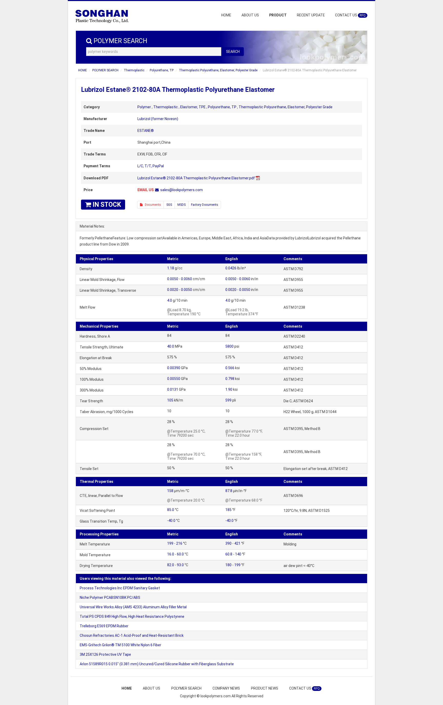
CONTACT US (350, 15)
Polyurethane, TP (162, 70)
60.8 (228, 554)
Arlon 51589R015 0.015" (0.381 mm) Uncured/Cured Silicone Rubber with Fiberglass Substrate (157, 664)
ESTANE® (145, 131)
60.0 (180, 554)
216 (179, 543)
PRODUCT (278, 15)
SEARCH (233, 52)
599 (228, 400)
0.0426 (230, 268)
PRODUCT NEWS (264, 688)
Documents (152, 205)
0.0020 (172, 290)
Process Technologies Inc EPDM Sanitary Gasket (120, 588)
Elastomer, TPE (193, 107)
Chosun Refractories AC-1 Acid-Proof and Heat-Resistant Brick (132, 635)
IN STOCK (106, 204)
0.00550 (173, 379)
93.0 (180, 565)
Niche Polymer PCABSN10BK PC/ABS (110, 597)
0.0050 (172, 279)
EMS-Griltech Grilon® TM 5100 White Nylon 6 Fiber (120, 645)
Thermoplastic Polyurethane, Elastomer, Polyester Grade (218, 70)
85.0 (170, 510)
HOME (226, 15)
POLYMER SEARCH (105, 70)
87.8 (228, 491)
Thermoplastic (134, 70)
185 (228, 510)
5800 (229, 346)
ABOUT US (250, 15)
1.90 (228, 389)
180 (228, 565)
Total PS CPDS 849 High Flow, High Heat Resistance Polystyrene (132, 616)
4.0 (169, 300)
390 (228, 543)
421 (237, 543)
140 (238, 554)
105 (170, 400)
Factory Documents (204, 205)
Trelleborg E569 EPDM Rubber (104, 626)
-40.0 (171, 520)
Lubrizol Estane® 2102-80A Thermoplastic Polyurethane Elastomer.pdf (196, 178)
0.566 (229, 368)
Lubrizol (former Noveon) (157, 119)
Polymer (144, 107)
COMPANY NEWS (226, 688)
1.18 (170, 268)
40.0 (170, 346)
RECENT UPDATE (311, 15)
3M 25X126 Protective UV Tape (105, 654)
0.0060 (186, 279)
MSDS (181, 205)
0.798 (229, 379)
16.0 (170, 554)
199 (170, 543)
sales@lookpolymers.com (181, 190)
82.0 (170, 565)
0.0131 (172, 389)
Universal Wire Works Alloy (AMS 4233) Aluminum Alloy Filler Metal (133, 607)
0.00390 (173, 368)
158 (170, 491)
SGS (169, 205)
